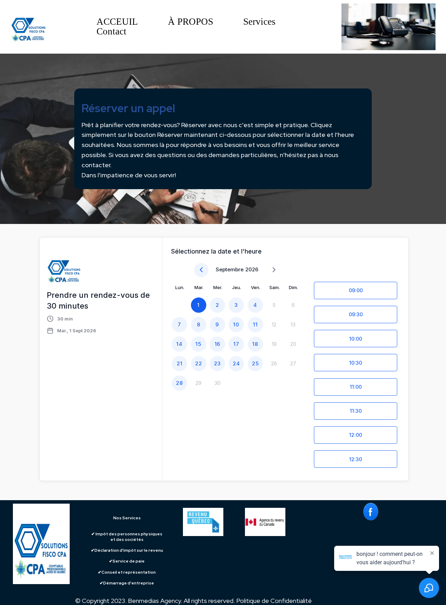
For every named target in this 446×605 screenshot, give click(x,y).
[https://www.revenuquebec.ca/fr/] (203, 522)
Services (259, 22)
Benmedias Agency (154, 601)
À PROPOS (190, 22)
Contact (111, 32)
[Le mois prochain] (274, 270)
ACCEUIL (117, 22)
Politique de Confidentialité (274, 601)
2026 (251, 269)
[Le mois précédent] (201, 270)
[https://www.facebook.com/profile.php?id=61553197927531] (371, 511)
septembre (230, 269)
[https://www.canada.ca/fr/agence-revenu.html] (279, 522)
